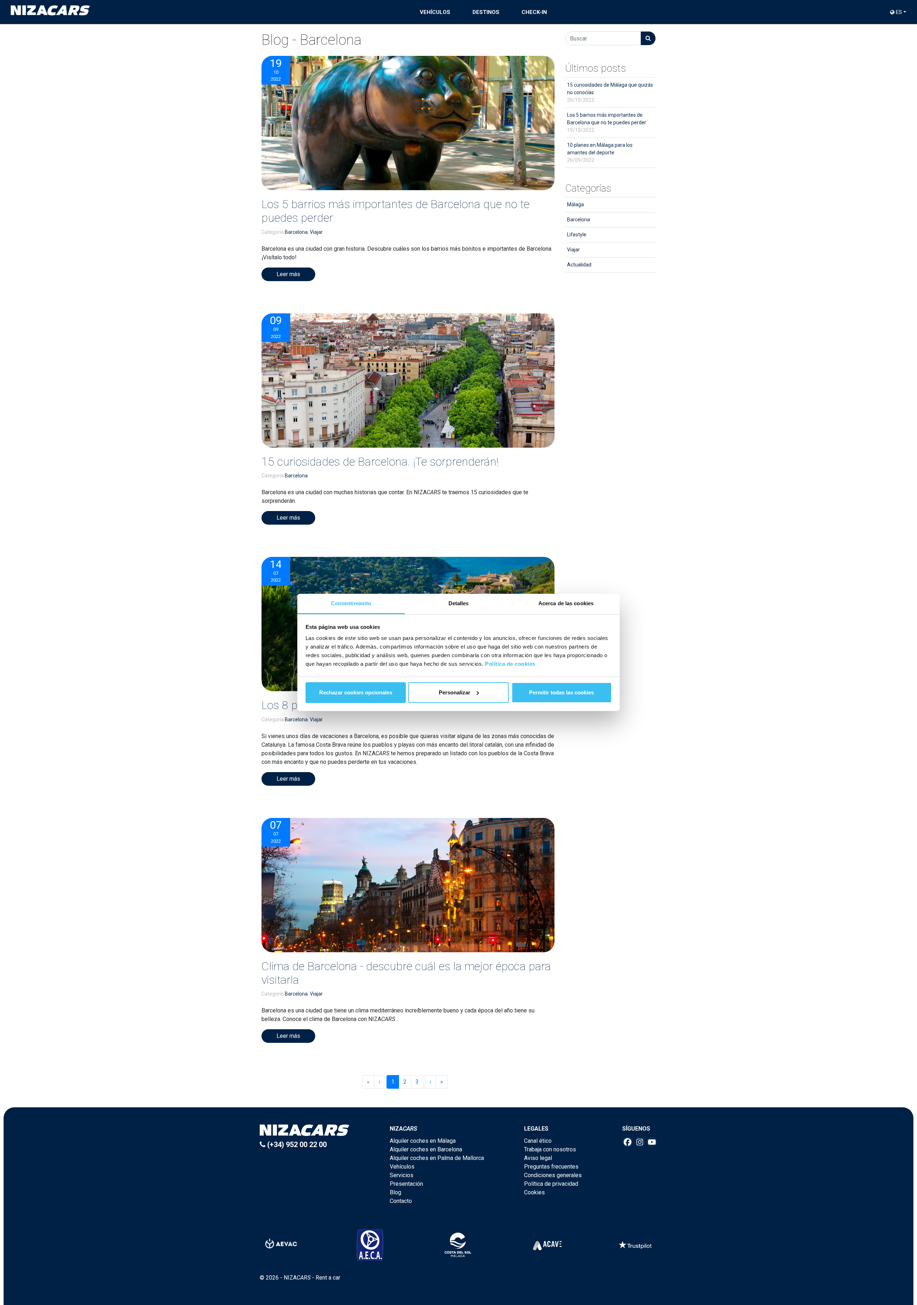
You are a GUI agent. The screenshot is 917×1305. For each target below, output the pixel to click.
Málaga (575, 204)
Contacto (401, 1201)
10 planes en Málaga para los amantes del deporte (600, 152)
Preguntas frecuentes (551, 1166)
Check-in (534, 12)
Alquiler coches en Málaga (423, 1140)
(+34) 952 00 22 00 (296, 1144)
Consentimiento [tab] (351, 603)
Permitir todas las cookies (561, 692)
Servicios (401, 1175)
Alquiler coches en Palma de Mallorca (437, 1158)
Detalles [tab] (458, 603)
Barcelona (296, 232)
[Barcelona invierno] (407, 885)
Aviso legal (538, 1158)
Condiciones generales (553, 1175)
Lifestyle (576, 234)
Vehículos (435, 12)
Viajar (316, 232)
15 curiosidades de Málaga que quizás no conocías (610, 92)
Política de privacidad (551, 1183)
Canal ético (538, 1140)
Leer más (288, 274)
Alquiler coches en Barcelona (426, 1149)
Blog (395, 1192)
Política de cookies (510, 664)
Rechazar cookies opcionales (355, 692)
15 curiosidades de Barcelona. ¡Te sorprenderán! (380, 461)
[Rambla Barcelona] (407, 380)
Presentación (406, 1183)
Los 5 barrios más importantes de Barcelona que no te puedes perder (606, 122)
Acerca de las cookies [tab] (566, 603)
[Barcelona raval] (407, 123)
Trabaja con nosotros (550, 1149)
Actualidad (579, 265)
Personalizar (454, 692)
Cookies (534, 1192)
